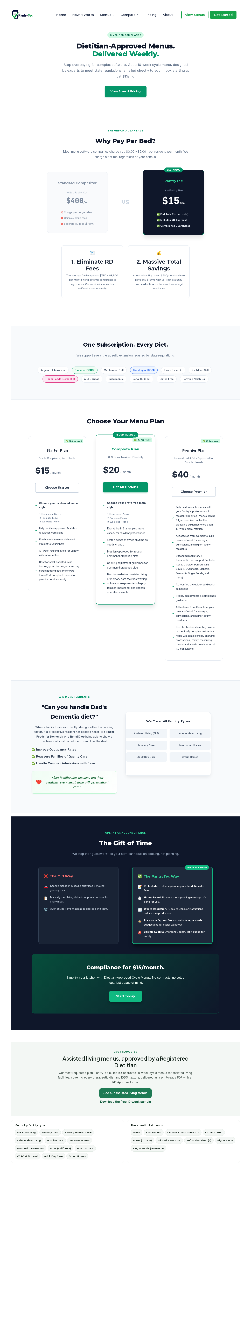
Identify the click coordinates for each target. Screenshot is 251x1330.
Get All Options (125, 487)
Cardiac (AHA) (213, 1132)
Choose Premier (194, 492)
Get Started (223, 15)
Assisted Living (26, 1132)
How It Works (83, 15)
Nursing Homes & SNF (78, 1132)
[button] (113, 14)
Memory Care (50, 1132)
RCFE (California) (60, 1148)
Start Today (125, 996)
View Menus (195, 15)
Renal (136, 1132)
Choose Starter (57, 487)
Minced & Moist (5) (169, 1140)
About (168, 15)
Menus (105, 15)
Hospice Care (55, 1140)
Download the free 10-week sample (125, 1101)
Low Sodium (153, 1132)
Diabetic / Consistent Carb (183, 1132)
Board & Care (85, 1148)
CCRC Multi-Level (27, 1156)
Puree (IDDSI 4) (142, 1140)
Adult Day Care (53, 1156)
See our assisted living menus (125, 1093)
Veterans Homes (79, 1140)
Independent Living (29, 1140)
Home (61, 15)
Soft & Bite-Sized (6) (199, 1140)
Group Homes (77, 1156)
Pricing (151, 15)
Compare (128, 15)
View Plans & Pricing (125, 91)
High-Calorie (225, 1140)
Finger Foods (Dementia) (148, 1148)
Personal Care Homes (30, 1148)
